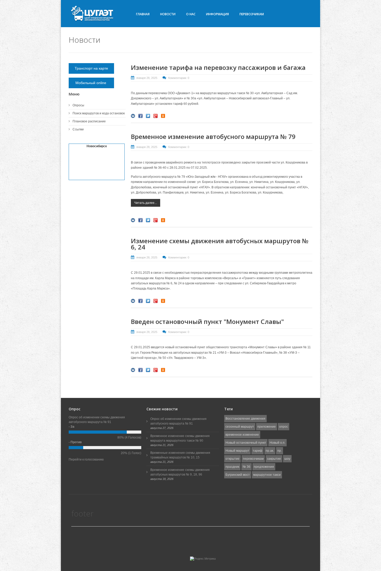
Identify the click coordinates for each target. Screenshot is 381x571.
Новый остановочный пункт (245, 442)
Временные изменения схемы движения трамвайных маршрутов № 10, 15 (180, 455)
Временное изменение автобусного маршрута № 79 (213, 136)
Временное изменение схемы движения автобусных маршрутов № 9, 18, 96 (180, 472)
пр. (279, 451)
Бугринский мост (237, 475)
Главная (143, 14)
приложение (266, 426)
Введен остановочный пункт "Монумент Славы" (207, 321)
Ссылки (78, 129)
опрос (283, 426)
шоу (287, 459)
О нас (190, 14)
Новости (167, 14)
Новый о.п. (277, 442)
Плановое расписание (89, 121)
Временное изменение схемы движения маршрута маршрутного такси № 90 (180, 438)
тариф (257, 451)
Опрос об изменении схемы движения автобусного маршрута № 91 (178, 421)
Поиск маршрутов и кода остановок (99, 113)
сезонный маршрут (239, 426)
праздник (232, 467)
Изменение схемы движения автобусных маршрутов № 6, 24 (219, 243)
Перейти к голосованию (86, 459)
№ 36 (246, 467)
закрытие (274, 459)
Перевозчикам (251, 14)
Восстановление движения (245, 418)
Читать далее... (145, 203)
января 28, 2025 (146, 77)
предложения (264, 467)
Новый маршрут (237, 451)
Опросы (78, 105)
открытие (232, 459)
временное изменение (242, 434)
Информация (217, 14)
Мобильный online (91, 83)
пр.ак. (270, 451)
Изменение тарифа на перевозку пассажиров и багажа (218, 67)
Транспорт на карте (91, 68)
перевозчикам (253, 459)
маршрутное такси (267, 475)
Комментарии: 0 (178, 77)
